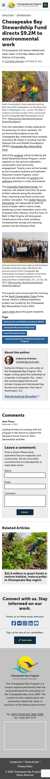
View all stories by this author (21, 396)
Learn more (8, 311)
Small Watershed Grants (14, 333)
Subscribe (27, 640)
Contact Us (16, 761)
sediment (7, 181)
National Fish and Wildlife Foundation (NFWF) (24, 322)
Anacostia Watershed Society (22, 186)
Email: (7, 482)
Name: (8, 470)
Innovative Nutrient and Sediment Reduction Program (25, 340)
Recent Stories (8, 15)
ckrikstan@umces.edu (27, 361)
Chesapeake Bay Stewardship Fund (19, 327)
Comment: (10, 493)
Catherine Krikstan (14, 61)
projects (18, 155)
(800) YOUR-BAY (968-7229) (27, 714)
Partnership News (23, 15)
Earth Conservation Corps (23, 296)
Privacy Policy (25, 766)
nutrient (34, 178)
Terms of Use (31, 761)
